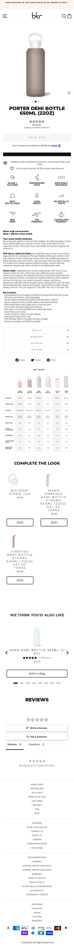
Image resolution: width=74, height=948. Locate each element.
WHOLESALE (37, 848)
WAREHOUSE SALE (37, 797)
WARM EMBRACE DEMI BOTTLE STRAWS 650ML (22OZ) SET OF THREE (54, 500)
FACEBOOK (37, 908)
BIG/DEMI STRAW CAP (20, 492)
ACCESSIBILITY (37, 890)
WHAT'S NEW (37, 784)
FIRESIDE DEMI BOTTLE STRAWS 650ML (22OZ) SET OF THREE (20, 559)
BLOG (37, 813)
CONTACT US (37, 831)
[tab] (15, 683)
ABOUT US (37, 835)
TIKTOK (37, 912)
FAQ (37, 809)
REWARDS (37, 823)
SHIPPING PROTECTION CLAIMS (37, 870)
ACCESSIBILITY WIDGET (37, 894)
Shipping (27, 127)
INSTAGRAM (37, 904)
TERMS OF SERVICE (37, 878)
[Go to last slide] (6, 652)
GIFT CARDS (37, 801)
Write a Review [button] (38, 728)
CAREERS (37, 839)
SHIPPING (37, 861)
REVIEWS (37, 805)
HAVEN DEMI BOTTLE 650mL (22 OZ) (36, 652)
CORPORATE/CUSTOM (37, 844)
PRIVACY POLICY (37, 882)
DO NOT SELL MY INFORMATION (37, 886)
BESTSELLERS (37, 788)
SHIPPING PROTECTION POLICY (37, 866)
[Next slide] (67, 652)
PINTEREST (37, 921)
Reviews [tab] (12, 744)
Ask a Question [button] (38, 736)
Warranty (37, 337)
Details (37, 330)
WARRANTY (37, 874)
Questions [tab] (34, 744)
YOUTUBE (37, 917)
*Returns (37, 350)
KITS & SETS (37, 792)
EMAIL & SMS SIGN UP (37, 827)
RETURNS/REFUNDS (37, 857)
